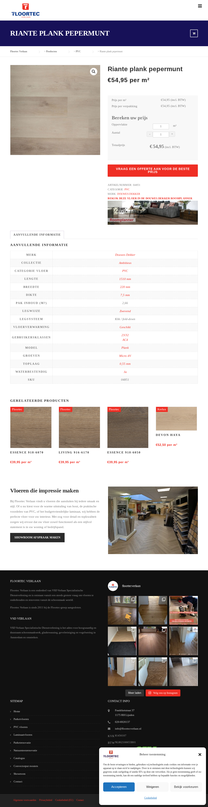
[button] (200, 755)
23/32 (125, 335)
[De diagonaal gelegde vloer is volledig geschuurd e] (122, 610)
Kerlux (161, 409)
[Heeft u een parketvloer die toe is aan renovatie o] (183, 610)
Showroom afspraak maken (37, 537)
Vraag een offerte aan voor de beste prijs (153, 170)
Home (17, 711)
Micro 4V (125, 355)
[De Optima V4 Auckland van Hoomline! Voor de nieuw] (183, 671)
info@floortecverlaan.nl (128, 728)
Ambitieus (125, 263)
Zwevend (125, 311)
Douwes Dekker (128, 193)
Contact (18, 781)
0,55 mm (125, 363)
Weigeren (152, 786)
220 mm (125, 287)
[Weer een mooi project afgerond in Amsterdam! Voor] (153, 610)
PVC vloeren (21, 727)
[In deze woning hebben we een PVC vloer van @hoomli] (122, 671)
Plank (125, 347)
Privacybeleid (45, 800)
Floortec (17, 409)
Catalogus (19, 758)
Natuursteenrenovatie (25, 750)
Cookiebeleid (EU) (64, 800)
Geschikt (125, 327)
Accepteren (119, 786)
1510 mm (125, 279)
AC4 (125, 339)
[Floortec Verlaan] (25, 10)
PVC (127, 189)
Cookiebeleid (150, 797)
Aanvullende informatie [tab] (37, 234)
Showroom (19, 773)
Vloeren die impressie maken (44, 490)
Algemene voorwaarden (24, 800)
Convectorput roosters (26, 766)
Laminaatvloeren (23, 734)
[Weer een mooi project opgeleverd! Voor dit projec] (122, 641)
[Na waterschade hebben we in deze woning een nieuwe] (153, 671)
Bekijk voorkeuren (186, 786)
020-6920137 (122, 721)
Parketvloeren (21, 719)
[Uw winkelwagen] (194, 33)
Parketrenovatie (22, 742)
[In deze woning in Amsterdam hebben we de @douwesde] (183, 641)
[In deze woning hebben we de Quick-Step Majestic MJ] (153, 641)
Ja (125, 372)
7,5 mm (125, 295)
